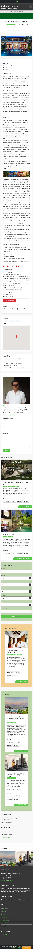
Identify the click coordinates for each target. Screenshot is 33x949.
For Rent (13, 24)
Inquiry (3, 914)
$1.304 (22, 682)
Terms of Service (5, 920)
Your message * (6, 433)
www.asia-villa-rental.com (7, 880)
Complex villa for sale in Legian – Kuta (15, 651)
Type (2, 588)
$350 (22, 559)
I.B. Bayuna (5, 405)
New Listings (4, 911)
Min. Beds (3, 595)
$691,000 (21, 751)
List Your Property (5, 917)
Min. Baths (3, 601)
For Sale (19, 654)
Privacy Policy (4, 923)
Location (3, 575)
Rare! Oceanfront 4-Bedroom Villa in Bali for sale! (15, 718)
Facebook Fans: (6, 834)
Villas (7, 24)
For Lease (10, 486)
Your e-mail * (5, 427)
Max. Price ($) (4, 608)
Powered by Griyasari (16, 947)
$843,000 (21, 805)
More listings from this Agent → (10, 414)
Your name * (5, 420)
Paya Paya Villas (8, 534)
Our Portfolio (4, 908)
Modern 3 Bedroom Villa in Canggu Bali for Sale (16, 775)
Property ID (3, 568)
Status (2, 581)
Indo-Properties (10, 6)
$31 (25, 507)
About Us (3, 925)
